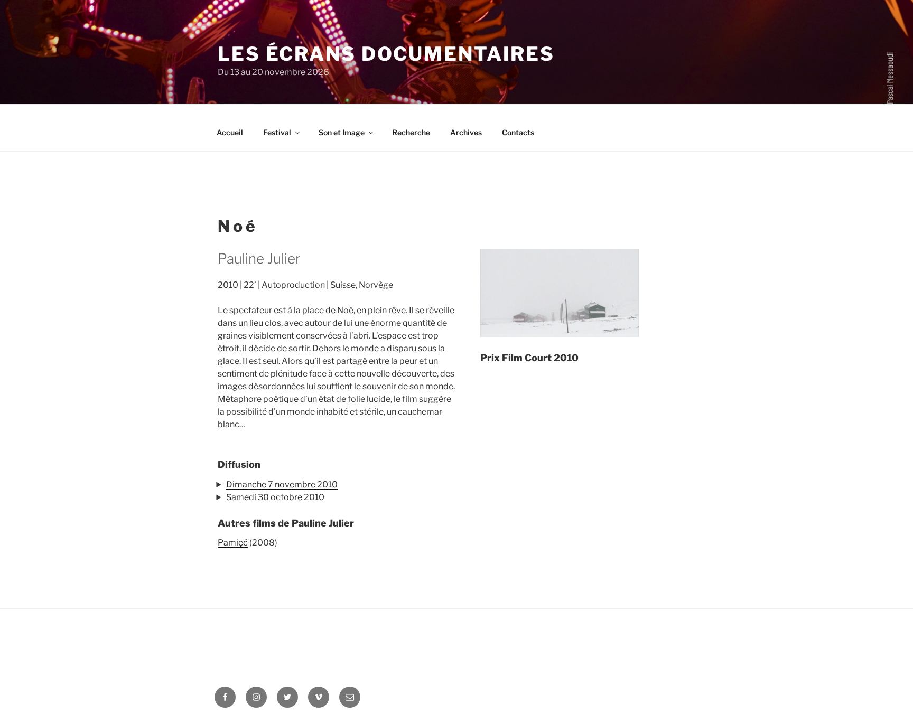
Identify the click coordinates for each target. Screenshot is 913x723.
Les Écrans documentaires (386, 53)
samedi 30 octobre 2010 (275, 497)
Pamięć (233, 543)
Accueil (230, 132)
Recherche (411, 132)
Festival (277, 132)
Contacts (518, 132)
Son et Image (342, 132)
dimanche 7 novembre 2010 (282, 485)
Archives (466, 132)
